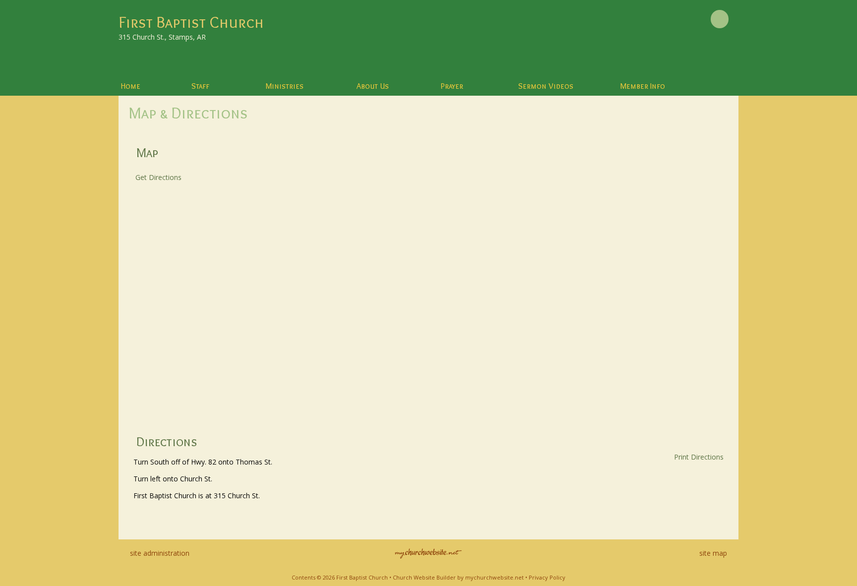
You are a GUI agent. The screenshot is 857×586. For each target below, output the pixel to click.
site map (713, 553)
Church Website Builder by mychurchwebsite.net (458, 577)
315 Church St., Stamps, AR (162, 37)
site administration (159, 553)
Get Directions (157, 177)
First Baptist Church (191, 22)
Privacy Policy (547, 577)
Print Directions (699, 457)
